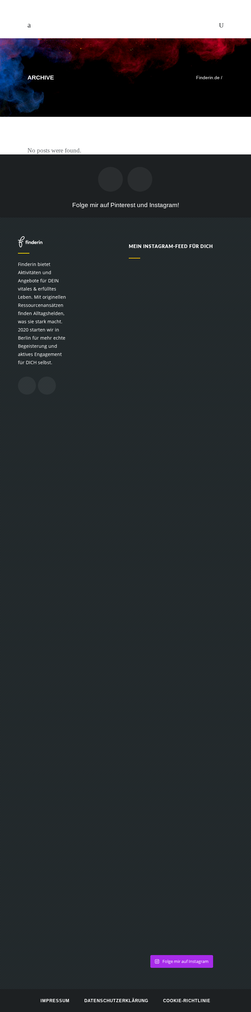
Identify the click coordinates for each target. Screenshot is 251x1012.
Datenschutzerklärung (116, 1000)
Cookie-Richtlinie (186, 1000)
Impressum (55, 1000)
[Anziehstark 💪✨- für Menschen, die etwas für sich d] (208, 321)
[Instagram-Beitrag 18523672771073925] (208, 633)
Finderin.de (208, 77)
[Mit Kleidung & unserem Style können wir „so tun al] (154, 784)
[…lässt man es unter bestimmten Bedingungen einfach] (154, 442)
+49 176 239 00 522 (130, 6)
